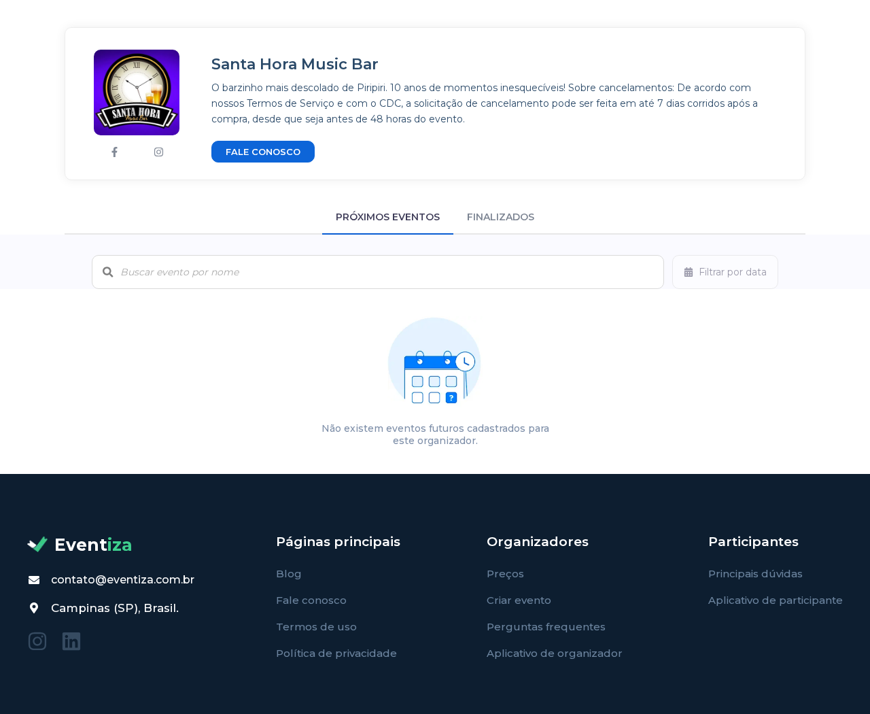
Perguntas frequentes (546, 626)
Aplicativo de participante (775, 600)
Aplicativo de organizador (555, 653)
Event (93, 544)
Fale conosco (311, 600)
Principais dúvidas (755, 573)
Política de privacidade (336, 653)
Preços (505, 573)
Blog (289, 573)
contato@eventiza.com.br (122, 579)
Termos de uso (316, 626)
